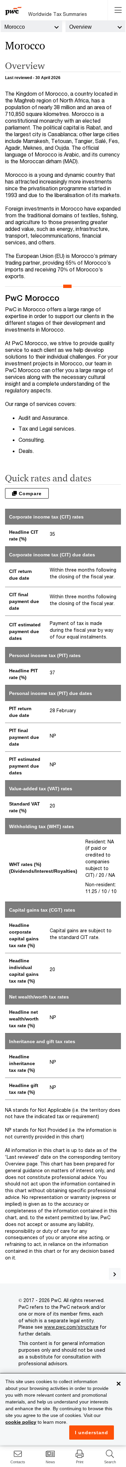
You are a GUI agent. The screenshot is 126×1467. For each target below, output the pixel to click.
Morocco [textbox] (14, 27)
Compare (29, 493)
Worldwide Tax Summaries (57, 14)
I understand (91, 1432)
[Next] (115, 1274)
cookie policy (20, 1422)
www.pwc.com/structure (71, 1327)
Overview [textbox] (80, 27)
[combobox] (31, 26)
